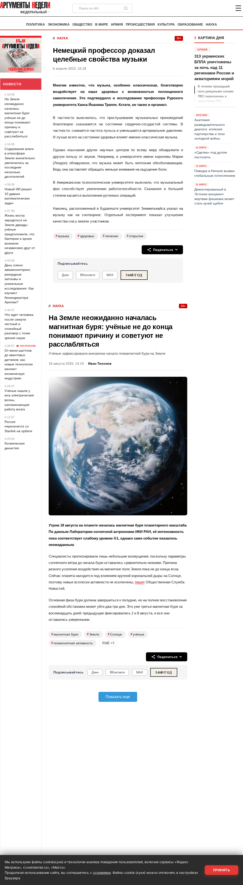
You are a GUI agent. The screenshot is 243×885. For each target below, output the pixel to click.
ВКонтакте (87, 275)
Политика (35, 24)
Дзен (65, 275)
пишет (140, 582)
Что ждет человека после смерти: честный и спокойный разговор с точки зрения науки (19, 326)
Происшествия (140, 24)
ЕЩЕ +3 (108, 643)
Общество (82, 24)
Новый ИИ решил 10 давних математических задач (18, 196)
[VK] (225, 8)
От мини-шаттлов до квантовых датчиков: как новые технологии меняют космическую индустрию (19, 364)
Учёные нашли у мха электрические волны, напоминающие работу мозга (19, 400)
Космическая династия (15, 445)
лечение (110, 236)
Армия (117, 24)
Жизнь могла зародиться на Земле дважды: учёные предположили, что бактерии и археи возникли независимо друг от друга (20, 233)
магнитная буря (64, 634)
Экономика (59, 24)
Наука (211, 24)
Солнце (115, 634)
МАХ (110, 275)
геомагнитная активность (72, 643)
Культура (166, 24)
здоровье (86, 236)
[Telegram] (213, 8)
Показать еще (118, 697)
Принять (221, 870)
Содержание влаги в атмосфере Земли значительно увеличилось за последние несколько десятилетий (20, 163)
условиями (102, 873)
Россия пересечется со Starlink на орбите (18, 426)
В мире (101, 24)
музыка (62, 236)
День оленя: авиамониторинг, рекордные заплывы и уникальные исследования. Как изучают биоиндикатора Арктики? (19, 283)
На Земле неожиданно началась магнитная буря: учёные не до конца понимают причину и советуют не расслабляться (17, 117)
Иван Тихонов (100, 363)
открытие (135, 236)
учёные (137, 634)
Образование (190, 24)
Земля (93, 634)
